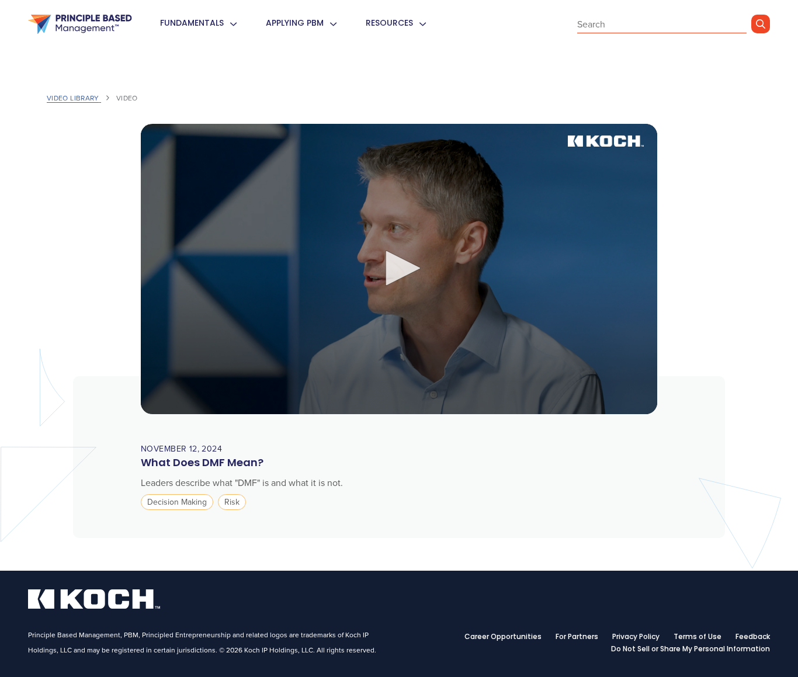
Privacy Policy (636, 637)
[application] (399, 269)
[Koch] (80, 24)
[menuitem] (233, 24)
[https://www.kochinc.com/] (94, 605)
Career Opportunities (503, 637)
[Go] (760, 24)
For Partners (577, 637)
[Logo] (607, 141)
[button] (399, 268)
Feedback (752, 637)
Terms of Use (697, 637)
